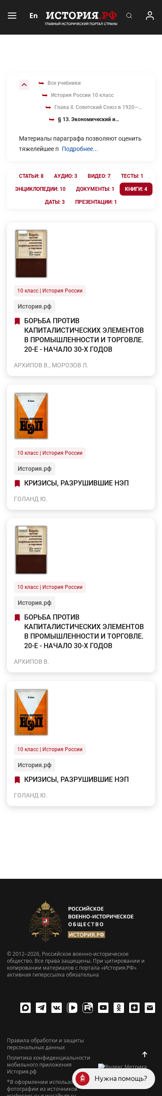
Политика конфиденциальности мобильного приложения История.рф (48, 1064)
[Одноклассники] (119, 1008)
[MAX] (25, 1008)
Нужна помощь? (121, 1078)
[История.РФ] (81, 17)
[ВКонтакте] (56, 1008)
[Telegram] (41, 1008)
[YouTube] (103, 1008)
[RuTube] (88, 1008)
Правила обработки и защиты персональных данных (45, 1044)
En (33, 15)
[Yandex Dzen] (134, 1008)
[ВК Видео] (72, 1008)
